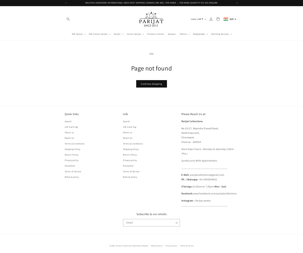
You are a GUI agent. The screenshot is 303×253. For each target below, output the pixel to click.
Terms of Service (73, 171)
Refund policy (72, 176)
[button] (68, 19)
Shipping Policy (72, 149)
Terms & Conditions (75, 143)
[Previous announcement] (65, 3)
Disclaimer (70, 165)
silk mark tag (71, 126)
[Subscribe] (176, 223)
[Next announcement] (237, 3)
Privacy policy (71, 160)
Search (68, 121)
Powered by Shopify (140, 246)
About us (69, 132)
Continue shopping (151, 83)
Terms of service (187, 245)
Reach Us (69, 138)
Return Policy (71, 154)
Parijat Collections (123, 246)
